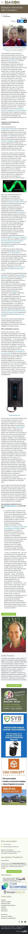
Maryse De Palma (5, 903)
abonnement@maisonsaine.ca (10, 846)
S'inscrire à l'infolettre (14, 685)
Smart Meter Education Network (15, 201)
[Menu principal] (2, 2)
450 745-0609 (7, 844)
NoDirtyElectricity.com (14, 415)
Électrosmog (24, 18)
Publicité (3, 907)
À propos (3, 900)
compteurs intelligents (7, 141)
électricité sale (13, 60)
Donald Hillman (21, 212)
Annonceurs (4, 910)
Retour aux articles (9, 614)
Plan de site (4, 914)
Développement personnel (8, 905)
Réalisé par (18, 931)
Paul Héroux (10, 246)
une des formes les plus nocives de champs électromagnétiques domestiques (13, 240)
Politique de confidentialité (8, 918)
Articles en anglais (6, 901)
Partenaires (4, 909)
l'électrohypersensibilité (7, 128)
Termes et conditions (6, 916)
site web (20, 266)
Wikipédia (14, 291)
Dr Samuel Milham (15, 252)
